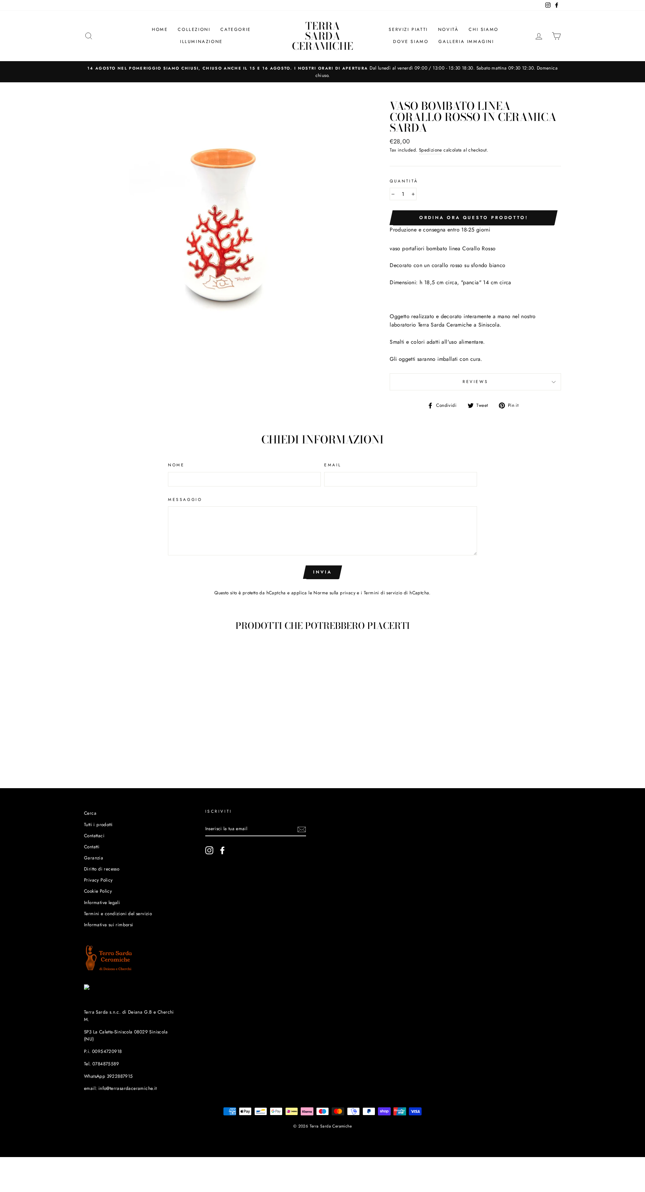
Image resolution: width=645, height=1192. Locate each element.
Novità (448, 29)
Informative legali (102, 902)
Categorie (235, 29)
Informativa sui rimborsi (108, 924)
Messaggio (185, 500)
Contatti (91, 846)
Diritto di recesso (101, 868)
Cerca (90, 813)
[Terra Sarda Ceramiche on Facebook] (222, 850)
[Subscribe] (301, 828)
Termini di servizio (383, 592)
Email (332, 465)
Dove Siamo (410, 41)
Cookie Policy (98, 891)
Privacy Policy (98, 880)
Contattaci (94, 835)
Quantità (404, 181)
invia (322, 572)
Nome (176, 465)
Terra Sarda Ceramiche (322, 36)
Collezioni (194, 29)
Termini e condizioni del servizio (118, 913)
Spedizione (430, 149)
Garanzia (93, 857)
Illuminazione (201, 41)
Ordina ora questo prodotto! (473, 217)
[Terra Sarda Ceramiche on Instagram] (209, 850)
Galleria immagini (466, 41)
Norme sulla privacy (334, 592)
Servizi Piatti (408, 29)
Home (160, 29)
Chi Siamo (483, 29)
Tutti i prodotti (98, 824)
